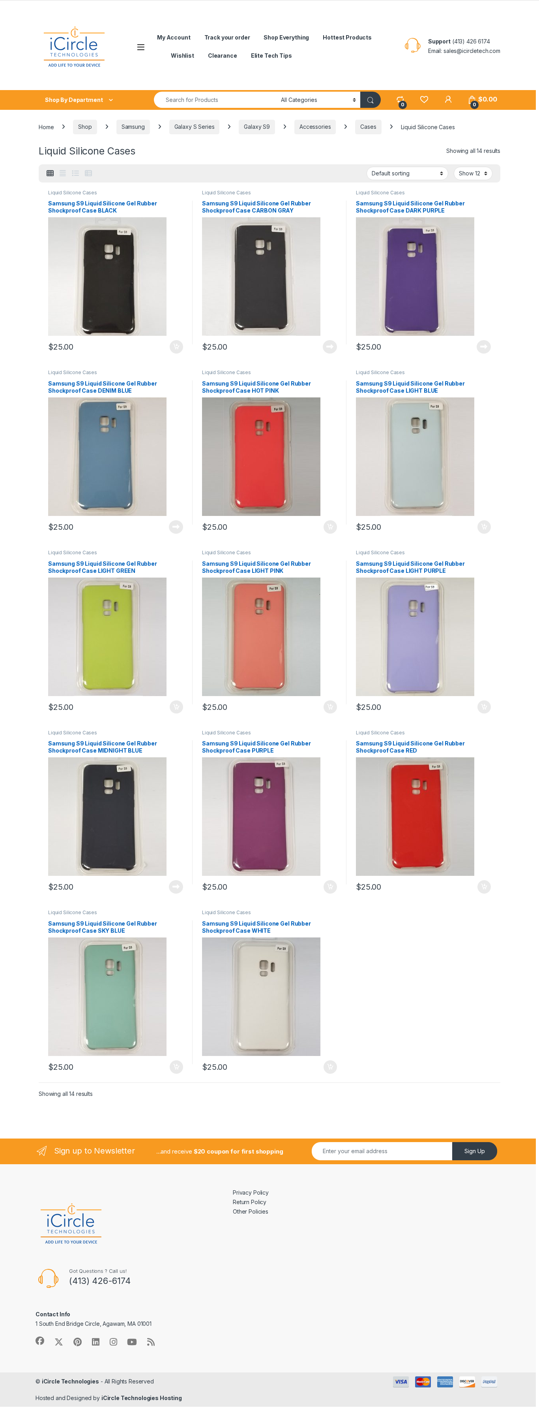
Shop (85, 126)
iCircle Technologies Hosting (141, 1398)
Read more (330, 347)
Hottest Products (347, 37)
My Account (174, 37)
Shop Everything (286, 37)
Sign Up (474, 1151)
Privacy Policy (251, 1192)
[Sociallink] (40, 1340)
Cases (368, 126)
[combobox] (215, 100)
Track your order (227, 37)
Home (46, 126)
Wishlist (182, 55)
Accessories (315, 126)
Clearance (222, 55)
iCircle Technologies (70, 1381)
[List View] (75, 173)
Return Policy (249, 1202)
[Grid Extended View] (63, 173)
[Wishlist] (424, 99)
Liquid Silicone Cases (72, 193)
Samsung (133, 126)
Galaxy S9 (257, 126)
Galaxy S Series (194, 126)
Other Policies (250, 1211)
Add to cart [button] (176, 347)
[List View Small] (88, 173)
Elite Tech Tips (271, 55)
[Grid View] (50, 173)
